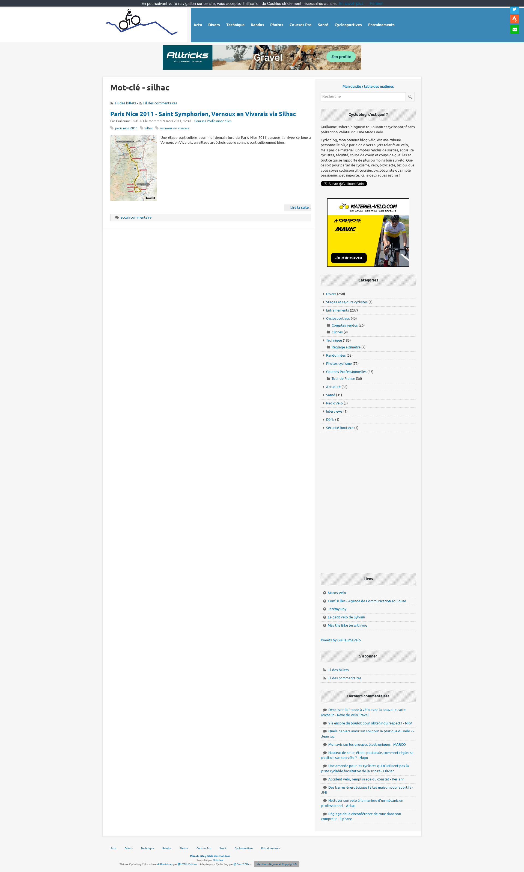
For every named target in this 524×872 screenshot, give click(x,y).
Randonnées (336, 355)
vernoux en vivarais (174, 128)
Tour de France (343, 378)
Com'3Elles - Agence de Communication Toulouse (367, 601)
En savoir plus (351, 3)
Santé (330, 395)
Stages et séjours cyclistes (347, 302)
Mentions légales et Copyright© (277, 864)
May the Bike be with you (347, 625)
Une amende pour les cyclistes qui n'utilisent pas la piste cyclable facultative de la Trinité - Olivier (365, 768)
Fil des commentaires (160, 103)
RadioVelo (334, 403)
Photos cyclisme (339, 363)
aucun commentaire (135, 217)
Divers (331, 294)
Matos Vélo (337, 593)
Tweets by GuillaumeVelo (341, 640)
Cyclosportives (338, 318)
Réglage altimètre (346, 347)
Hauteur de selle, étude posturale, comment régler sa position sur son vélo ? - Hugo (367, 755)
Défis (330, 419)
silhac (149, 128)
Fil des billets (125, 103)
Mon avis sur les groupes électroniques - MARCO (367, 744)
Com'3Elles (243, 864)
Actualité (333, 386)
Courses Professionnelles (212, 121)
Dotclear (218, 860)
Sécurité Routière (339, 427)
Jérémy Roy (337, 609)
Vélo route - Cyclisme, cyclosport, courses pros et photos (142, 24)
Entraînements (337, 310)
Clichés (337, 332)
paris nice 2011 (126, 128)
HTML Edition (189, 864)
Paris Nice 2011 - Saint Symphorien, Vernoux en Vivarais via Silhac (203, 114)
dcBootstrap (164, 864)
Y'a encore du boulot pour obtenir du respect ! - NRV (370, 723)
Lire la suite (299, 207)
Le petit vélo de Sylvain (346, 617)
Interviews (334, 411)
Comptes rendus (345, 325)
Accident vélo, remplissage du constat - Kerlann (366, 779)
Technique (334, 340)
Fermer (376, 3)
